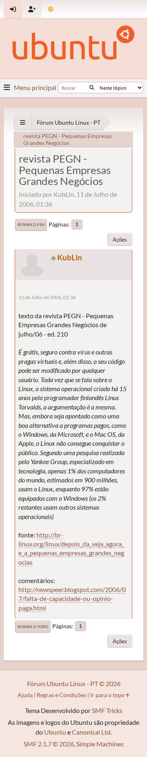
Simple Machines (100, 744)
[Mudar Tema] (51, 9)
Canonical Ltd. (92, 732)
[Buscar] (91, 87)
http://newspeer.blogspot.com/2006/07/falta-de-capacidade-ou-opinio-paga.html (72, 598)
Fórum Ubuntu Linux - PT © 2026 (73, 683)
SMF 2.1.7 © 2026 (49, 744)
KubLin (69, 257)
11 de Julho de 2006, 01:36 (47, 297)
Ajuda (25, 694)
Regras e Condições (61, 694)
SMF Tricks (107, 710)
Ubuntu (55, 732)
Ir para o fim (31, 224)
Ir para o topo (33, 626)
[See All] (22, 122)
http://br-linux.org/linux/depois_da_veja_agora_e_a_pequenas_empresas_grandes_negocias (71, 548)
